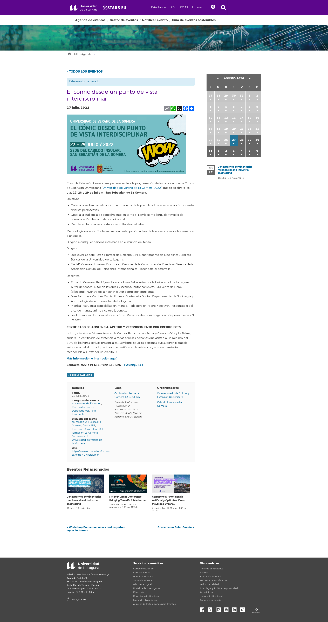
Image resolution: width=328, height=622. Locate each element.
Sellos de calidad (209, 584)
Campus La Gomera (83, 407)
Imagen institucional (211, 596)
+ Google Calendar (80, 375)
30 (234, 95)
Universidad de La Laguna (83, 566)
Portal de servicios (143, 576)
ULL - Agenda (82, 54)
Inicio (69, 54)
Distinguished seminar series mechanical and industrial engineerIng (84, 500)
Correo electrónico (143, 568)
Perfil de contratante (211, 568)
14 (242, 118)
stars (92, 611)
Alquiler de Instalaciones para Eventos (154, 604)
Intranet (197, 7)
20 (234, 129)
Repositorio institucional (146, 596)
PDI (173, 7)
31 (242, 95)
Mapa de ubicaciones (145, 600)
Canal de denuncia (210, 600)
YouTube (227, 608)
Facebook (203, 608)
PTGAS (184, 7)
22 (249, 129)
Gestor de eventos (124, 20)
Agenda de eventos (90, 20)
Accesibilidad (207, 592)
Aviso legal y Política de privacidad (219, 588)
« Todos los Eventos (85, 71)
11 (218, 118)
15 (249, 118)
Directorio (138, 592)
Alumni (204, 572)
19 (226, 129)
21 (242, 129)
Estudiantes (159, 7)
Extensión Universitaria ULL (87, 429)
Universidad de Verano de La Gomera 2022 (132, 188)
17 (210, 129)
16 (257, 118)
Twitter (211, 608)
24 (210, 140)
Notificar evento (155, 20)
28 (218, 95)
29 (226, 95)
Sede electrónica (142, 580)
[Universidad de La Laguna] (115, 8)
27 (210, 95)
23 (257, 129)
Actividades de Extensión (86, 403)
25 (218, 140)
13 (234, 118)
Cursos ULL (89, 425)
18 (218, 129)
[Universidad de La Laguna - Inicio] (85, 8)
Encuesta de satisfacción (213, 580)
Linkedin (235, 608)
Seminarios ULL (81, 436)
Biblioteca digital (142, 584)
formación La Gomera (85, 432)
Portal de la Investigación (147, 588)
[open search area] (223, 7)
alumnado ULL (80, 422)
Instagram (219, 608)
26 (226, 140)
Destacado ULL (80, 410)
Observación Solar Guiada (176, 527)
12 (226, 118)
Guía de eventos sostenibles (194, 20)
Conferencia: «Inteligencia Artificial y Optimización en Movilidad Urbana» (168, 500)
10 (210, 118)
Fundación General (210, 576)
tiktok (243, 608)
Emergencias (78, 599)
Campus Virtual (141, 572)
